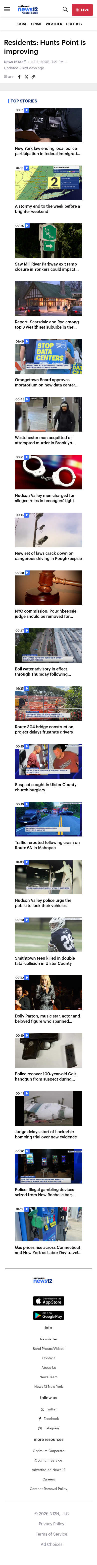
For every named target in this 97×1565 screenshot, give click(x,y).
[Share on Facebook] (19, 77)
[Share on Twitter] (26, 77)
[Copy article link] (33, 77)
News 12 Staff (15, 62)
